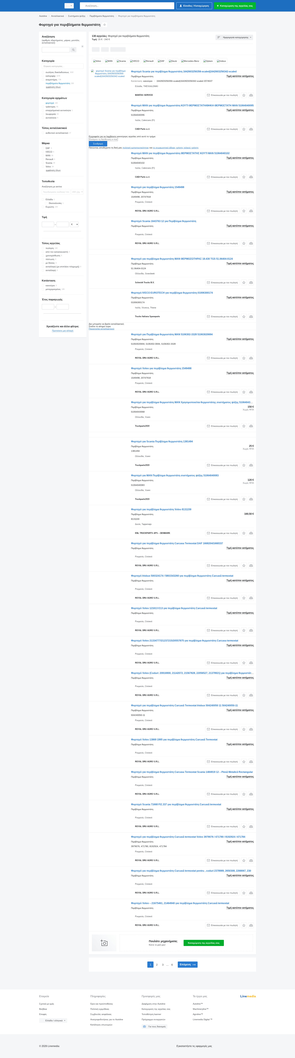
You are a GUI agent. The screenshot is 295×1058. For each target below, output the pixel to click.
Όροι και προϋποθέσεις (101, 1004)
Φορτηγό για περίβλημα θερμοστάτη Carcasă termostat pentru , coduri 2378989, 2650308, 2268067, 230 (191, 870)
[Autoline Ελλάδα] (50, 6)
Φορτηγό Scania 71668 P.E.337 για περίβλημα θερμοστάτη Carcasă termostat (176, 804)
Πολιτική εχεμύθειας (99, 1009)
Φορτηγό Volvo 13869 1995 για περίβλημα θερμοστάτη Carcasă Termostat (174, 739)
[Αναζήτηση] (83, 6)
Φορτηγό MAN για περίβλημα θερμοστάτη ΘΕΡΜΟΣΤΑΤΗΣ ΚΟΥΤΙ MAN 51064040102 (180, 153)
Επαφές (43, 1014)
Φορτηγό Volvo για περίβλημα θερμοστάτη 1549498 (161, 368)
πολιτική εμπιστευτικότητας (136, 147)
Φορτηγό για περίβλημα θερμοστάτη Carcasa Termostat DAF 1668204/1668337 (177, 543)
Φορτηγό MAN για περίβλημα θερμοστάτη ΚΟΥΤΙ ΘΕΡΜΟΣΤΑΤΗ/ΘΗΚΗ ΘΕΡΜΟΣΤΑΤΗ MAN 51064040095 (192, 105)
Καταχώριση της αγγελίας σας (204, 943)
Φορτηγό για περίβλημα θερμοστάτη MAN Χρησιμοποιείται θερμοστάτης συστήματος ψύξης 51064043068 (192, 402)
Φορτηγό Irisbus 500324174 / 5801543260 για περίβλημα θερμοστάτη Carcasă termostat (182, 575)
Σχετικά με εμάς (46, 1004)
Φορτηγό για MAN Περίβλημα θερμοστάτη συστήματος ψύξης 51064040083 (175, 475)
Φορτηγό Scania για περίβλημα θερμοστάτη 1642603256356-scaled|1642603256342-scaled (184, 71)
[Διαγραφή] (82, 46)
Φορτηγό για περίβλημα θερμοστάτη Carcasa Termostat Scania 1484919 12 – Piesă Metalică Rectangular (192, 772)
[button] (244, 95)
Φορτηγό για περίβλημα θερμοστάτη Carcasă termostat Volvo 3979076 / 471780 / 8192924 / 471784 (188, 837)
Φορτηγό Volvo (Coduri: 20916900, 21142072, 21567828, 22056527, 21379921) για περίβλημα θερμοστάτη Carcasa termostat (203, 673)
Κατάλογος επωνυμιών (101, 1024)
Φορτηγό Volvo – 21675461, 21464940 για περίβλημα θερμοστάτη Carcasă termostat (180, 903)
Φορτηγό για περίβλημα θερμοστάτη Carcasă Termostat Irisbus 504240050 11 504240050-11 (184, 705)
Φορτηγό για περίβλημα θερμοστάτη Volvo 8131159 (161, 509)
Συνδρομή (98, 143)
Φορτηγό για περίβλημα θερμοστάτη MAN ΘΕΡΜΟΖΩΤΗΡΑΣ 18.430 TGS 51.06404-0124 (182, 259)
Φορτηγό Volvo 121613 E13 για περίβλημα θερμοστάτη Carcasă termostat (174, 608)
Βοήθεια (43, 1009)
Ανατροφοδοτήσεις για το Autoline (106, 1019)
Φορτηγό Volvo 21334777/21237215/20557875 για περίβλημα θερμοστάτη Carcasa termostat (184, 640)
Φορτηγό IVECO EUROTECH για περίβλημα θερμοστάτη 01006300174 (172, 292)
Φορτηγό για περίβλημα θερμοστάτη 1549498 (157, 187)
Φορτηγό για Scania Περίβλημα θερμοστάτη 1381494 (162, 441)
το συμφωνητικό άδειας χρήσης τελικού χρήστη (175, 147)
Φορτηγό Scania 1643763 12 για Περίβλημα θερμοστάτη (163, 221)
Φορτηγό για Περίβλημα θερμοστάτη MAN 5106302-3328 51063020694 (172, 334)
